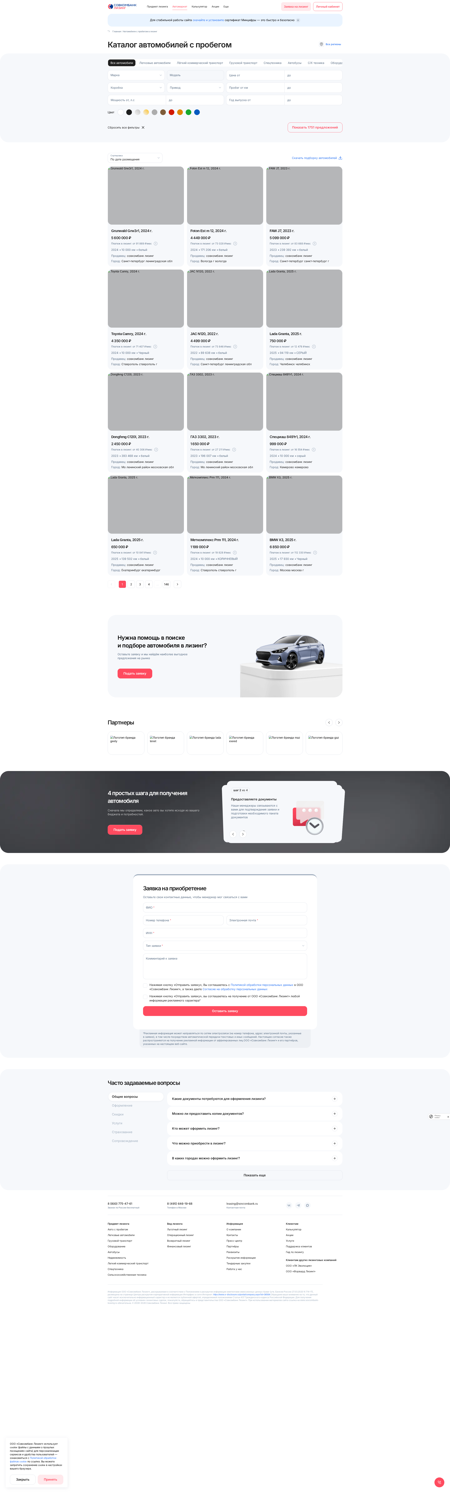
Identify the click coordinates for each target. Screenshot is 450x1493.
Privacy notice (437, 1116)
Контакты (232, 1235)
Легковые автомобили (154, 63)
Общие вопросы (125, 1096)
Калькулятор (199, 6)
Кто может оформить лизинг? (196, 1128)
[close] (448, 1116)
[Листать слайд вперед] (338, 722)
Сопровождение (125, 1141)
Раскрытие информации (241, 1257)
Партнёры (233, 1246)
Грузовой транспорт (243, 63)
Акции (215, 6)
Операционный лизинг (180, 1235)
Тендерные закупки (238, 1263)
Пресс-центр (234, 1240)
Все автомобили (122, 63)
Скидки (118, 1114)
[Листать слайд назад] (329, 722)
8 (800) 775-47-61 (120, 1203)
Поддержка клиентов (299, 1246)
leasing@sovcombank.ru (242, 1203)
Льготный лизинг (177, 1229)
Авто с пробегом (118, 1229)
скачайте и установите (208, 20)
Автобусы (294, 63)
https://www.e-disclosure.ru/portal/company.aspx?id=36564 (241, 1294)
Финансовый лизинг (179, 1246)
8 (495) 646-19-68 (179, 1203)
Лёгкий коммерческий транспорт (200, 63)
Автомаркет (179, 6)
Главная (116, 31)
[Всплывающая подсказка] (155, 243)
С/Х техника (316, 63)
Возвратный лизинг (178, 1240)
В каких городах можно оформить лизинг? (206, 1158)
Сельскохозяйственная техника (127, 1274)
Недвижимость (117, 1257)
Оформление (122, 1105)
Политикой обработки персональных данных (262, 985)
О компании (234, 1229)
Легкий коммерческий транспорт (128, 1263)
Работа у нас (234, 1269)
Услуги (117, 1123)
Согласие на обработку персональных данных (235, 989)
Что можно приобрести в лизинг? (199, 1143)
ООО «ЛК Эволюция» (299, 1265)
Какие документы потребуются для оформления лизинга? (219, 1099)
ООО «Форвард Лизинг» (300, 1271)
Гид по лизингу (295, 1252)
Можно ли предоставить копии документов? (208, 1113)
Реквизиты (233, 1252)
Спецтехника (272, 63)
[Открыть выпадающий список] (161, 88)
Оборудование (341, 63)
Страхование (122, 1132)
